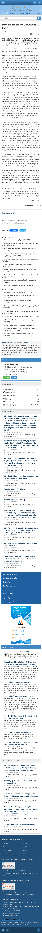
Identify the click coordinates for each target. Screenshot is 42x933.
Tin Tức (25, 843)
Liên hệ (25, 847)
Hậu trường (6, 598)
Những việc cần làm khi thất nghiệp (14, 325)
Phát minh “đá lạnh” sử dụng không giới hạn (18, 301)
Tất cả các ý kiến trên (11, 374)
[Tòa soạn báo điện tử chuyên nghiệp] (8, 865)
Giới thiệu (5, 843)
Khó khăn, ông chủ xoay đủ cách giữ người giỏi (18, 334)
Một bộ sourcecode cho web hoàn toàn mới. (18, 367)
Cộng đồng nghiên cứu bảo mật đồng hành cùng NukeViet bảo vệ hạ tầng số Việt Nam (20, 663)
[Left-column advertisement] (21, 625)
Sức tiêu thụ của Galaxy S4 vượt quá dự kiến (17, 285)
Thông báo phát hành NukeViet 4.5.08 (17, 732)
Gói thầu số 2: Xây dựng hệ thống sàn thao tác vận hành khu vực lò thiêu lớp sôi (21, 477)
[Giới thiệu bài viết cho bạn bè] (31, 34)
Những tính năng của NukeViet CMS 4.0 (15, 342)
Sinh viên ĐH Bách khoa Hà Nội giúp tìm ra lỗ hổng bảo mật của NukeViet (20, 717)
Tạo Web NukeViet (9, 586)
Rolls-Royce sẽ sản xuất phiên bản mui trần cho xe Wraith (21, 259)
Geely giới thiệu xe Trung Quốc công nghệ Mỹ (18, 264)
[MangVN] (21, 7)
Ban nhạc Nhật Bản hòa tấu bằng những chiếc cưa (19, 295)
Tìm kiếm (5, 854)
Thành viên (6, 847)
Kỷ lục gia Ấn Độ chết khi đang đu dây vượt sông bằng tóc (21, 306)
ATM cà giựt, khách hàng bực (13, 240)
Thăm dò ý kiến (7, 850)
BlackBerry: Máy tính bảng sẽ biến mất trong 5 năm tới (20, 280)
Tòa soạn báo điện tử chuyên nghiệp (17, 860)
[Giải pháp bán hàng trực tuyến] (8, 887)
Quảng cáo (26, 850)
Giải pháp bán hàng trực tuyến (15, 881)
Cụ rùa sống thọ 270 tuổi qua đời (14, 292)
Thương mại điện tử (9, 594)
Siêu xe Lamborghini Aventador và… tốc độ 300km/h (20, 269)
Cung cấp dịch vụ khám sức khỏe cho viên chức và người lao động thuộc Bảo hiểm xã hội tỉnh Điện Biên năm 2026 (20, 558)
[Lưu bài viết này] (38, 34)
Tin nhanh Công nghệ (10, 574)
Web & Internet (7, 590)
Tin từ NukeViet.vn (7, 647)
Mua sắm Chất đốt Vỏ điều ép (14, 489)
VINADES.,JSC (9, 924)
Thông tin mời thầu (8, 411)
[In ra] (35, 34)
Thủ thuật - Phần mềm (10, 578)
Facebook (14, 230)
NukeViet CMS (31, 922)
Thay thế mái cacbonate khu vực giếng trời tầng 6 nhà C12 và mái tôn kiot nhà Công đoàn (21, 795)
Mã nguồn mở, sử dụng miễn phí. (15, 369)
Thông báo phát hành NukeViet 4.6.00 (17, 682)
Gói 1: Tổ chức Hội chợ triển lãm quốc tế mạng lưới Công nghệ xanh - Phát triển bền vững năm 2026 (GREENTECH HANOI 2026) (21, 530)
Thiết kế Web (7, 582)
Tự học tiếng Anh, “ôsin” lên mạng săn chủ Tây (18, 320)
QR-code (6, 919)
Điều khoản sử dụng (22, 924)
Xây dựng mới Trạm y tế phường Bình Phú (19, 824)
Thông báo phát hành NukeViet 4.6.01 (17, 652)
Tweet (23, 230)
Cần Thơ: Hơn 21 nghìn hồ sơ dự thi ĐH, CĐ (17, 316)
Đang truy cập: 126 (16, 919)
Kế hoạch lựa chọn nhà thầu (11, 761)
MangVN (17, 922)
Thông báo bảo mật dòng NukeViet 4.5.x (18, 696)
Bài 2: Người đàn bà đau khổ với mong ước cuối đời (20, 248)
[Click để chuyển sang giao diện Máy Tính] (7, 930)
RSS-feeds (26, 854)
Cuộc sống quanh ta (9, 602)
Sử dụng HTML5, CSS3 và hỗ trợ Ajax (16, 372)
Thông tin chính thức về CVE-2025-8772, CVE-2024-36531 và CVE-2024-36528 (21, 743)
